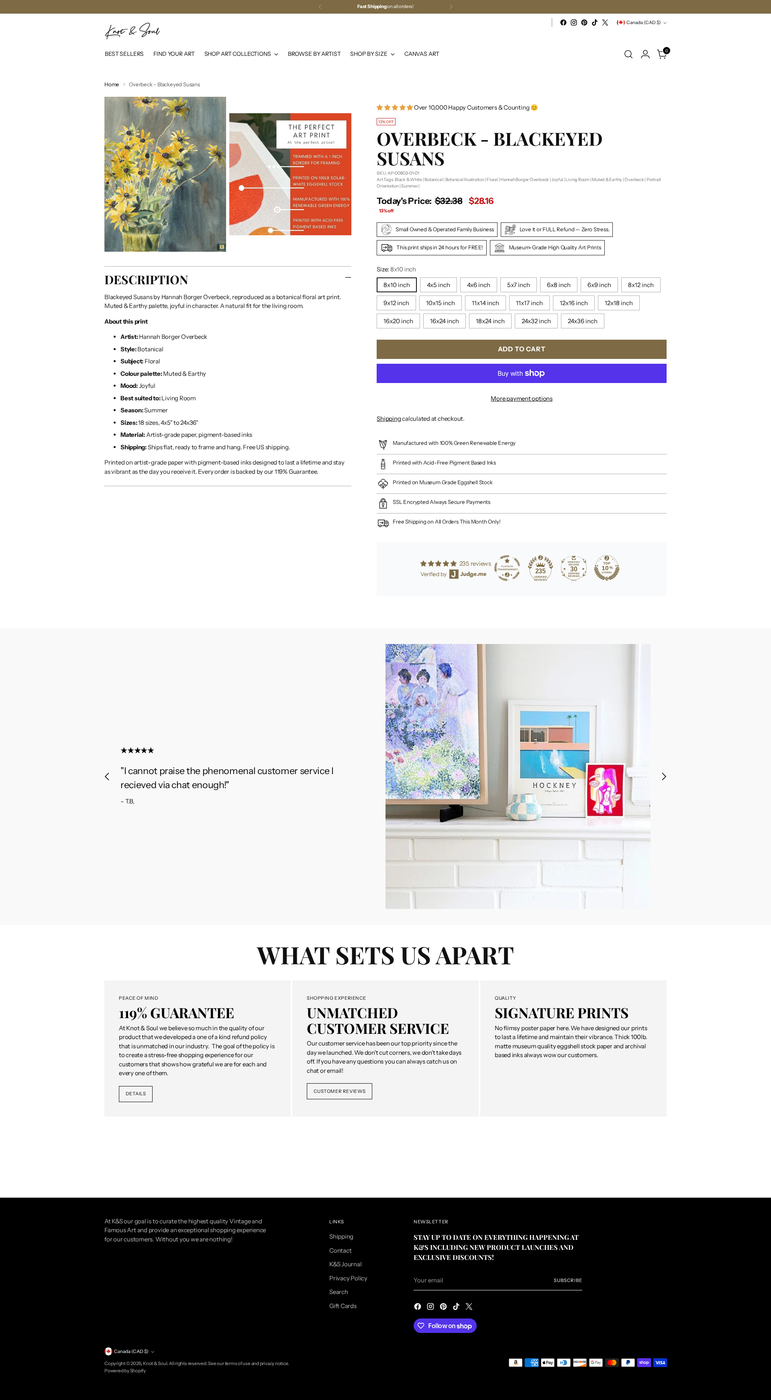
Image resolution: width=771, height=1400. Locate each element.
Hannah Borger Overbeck (524, 179)
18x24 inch (490, 321)
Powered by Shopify (125, 1371)
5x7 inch (518, 285)
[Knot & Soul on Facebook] (563, 22)
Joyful (557, 179)
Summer (409, 186)
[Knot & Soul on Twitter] (605, 22)
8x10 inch (396, 285)
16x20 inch (398, 321)
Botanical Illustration (464, 179)
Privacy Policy (348, 1278)
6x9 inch (599, 285)
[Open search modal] (628, 54)
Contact (340, 1250)
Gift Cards (343, 1306)
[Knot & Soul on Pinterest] (584, 22)
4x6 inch (478, 285)
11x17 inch (529, 303)
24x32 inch (536, 321)
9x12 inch (396, 303)
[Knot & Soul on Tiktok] (594, 22)
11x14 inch (485, 303)
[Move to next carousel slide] (664, 776)
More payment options (522, 398)
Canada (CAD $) (643, 22)
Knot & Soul (155, 1363)
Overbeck (634, 179)
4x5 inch (438, 285)
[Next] (451, 7)
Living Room (577, 179)
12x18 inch (619, 303)
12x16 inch (574, 303)
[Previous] (320, 7)
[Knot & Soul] (132, 31)
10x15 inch (440, 303)
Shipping (389, 418)
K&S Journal (345, 1264)
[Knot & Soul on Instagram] (573, 22)
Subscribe (568, 1280)
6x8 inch (559, 285)
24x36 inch (583, 321)
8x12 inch (641, 285)
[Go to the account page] (645, 54)
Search (338, 1292)
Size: (396, 269)
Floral (492, 179)
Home (111, 84)
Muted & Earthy (607, 179)
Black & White (408, 179)
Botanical (433, 179)
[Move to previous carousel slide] (107, 776)
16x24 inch (444, 321)
